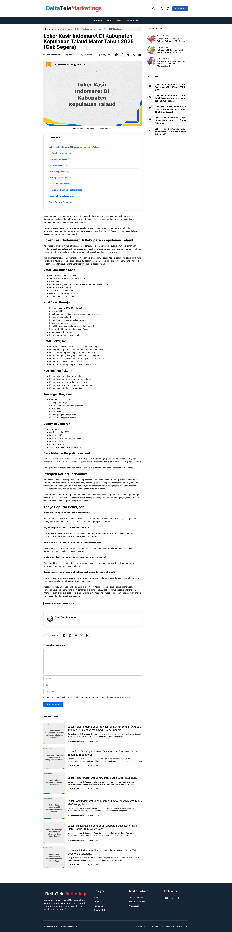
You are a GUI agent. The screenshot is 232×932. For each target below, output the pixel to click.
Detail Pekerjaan (59, 165)
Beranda (98, 20)
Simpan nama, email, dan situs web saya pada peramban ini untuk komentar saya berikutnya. (89, 697)
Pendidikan (98, 906)
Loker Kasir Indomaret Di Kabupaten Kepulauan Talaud (74, 147)
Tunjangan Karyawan (61, 177)
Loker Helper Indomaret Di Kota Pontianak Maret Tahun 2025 (102, 777)
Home (47, 29)
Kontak (146, 926)
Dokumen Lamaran (60, 183)
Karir (109, 20)
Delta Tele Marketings (55, 55)
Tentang (139, 926)
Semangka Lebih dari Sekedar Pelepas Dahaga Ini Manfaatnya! (172, 40)
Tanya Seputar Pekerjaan (60, 202)
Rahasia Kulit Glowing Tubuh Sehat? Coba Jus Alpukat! (170, 51)
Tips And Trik (131, 20)
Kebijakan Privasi (168, 926)
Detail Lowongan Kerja (62, 153)
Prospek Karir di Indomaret (61, 196)
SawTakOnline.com (137, 901)
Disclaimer (155, 926)
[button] (153, 8)
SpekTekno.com (136, 897)
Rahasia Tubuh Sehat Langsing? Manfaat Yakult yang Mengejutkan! (172, 63)
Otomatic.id (134, 906)
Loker (118, 20)
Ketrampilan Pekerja (61, 171)
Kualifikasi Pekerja (60, 159)
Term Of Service (182, 926)
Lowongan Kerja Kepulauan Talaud (59, 603)
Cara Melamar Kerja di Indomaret (67, 190)
